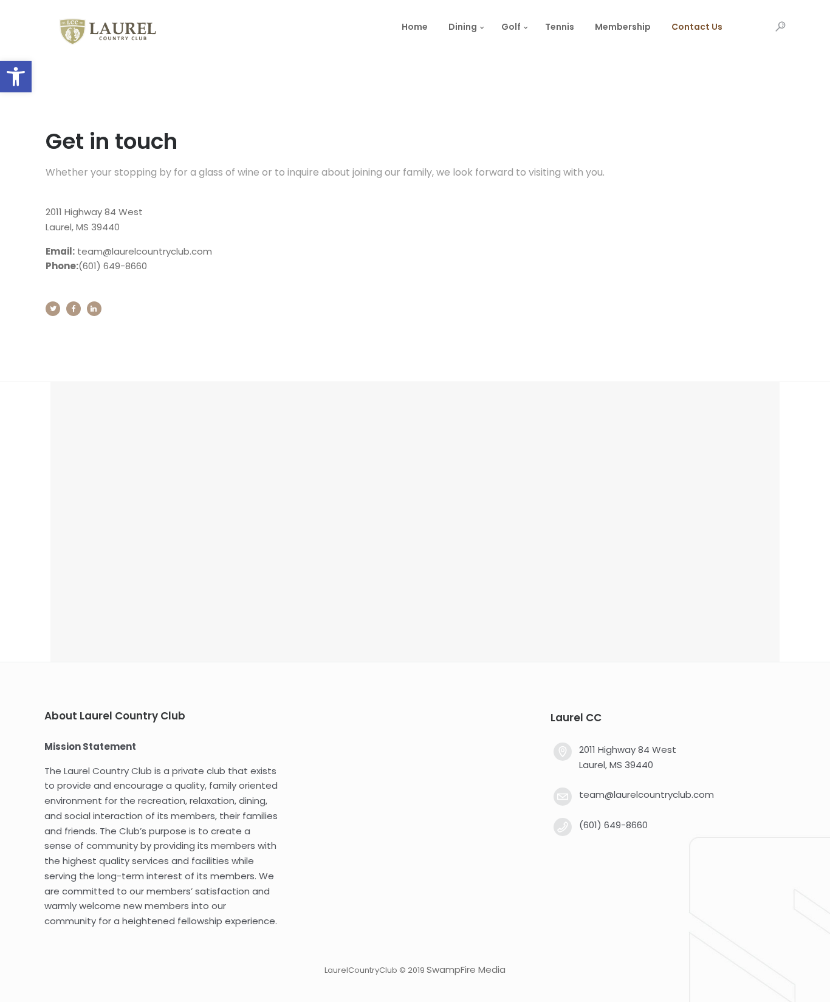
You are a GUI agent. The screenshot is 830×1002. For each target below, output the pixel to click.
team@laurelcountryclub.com (144, 251)
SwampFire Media (466, 969)
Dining (462, 27)
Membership (623, 27)
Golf (511, 27)
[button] (16, 76)
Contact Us (696, 27)
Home (415, 27)
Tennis (559, 27)
